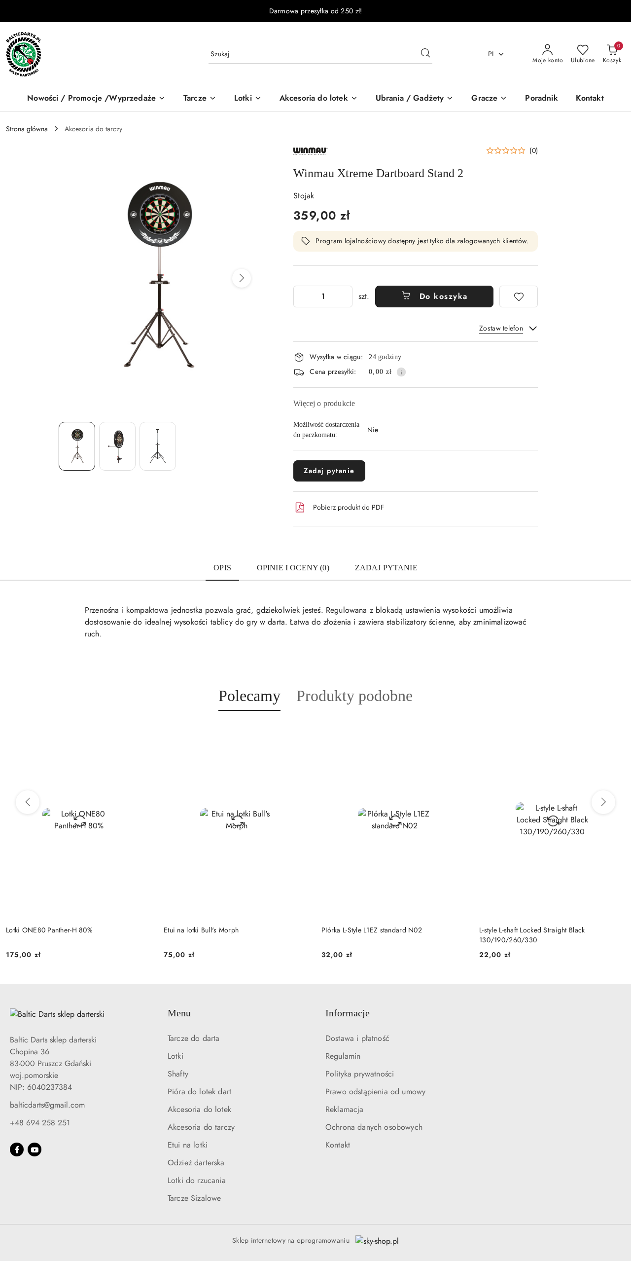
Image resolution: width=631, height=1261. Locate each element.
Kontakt (337, 1144)
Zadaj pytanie (329, 471)
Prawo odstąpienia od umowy (375, 1091)
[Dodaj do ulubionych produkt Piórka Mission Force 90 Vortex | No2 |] (613, 734)
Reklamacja (344, 1109)
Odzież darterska (196, 1162)
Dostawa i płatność (357, 1038)
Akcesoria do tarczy (201, 1127)
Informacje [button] (347, 1012)
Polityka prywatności (359, 1073)
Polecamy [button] (249, 696)
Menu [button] (179, 1012)
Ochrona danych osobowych (373, 1127)
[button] (241, 278)
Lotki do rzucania (197, 1180)
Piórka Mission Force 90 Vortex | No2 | (539, 930)
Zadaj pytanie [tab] (386, 567)
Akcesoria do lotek (199, 1109)
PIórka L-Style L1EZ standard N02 (214, 930)
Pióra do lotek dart (199, 1091)
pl (491, 54)
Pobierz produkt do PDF (348, 507)
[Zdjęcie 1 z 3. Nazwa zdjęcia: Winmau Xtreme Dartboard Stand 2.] (77, 446)
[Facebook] (17, 1149)
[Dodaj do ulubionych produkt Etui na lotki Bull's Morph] (140, 734)
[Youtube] (34, 1149)
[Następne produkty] (603, 802)
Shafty (178, 1073)
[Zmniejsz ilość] (301, 296)
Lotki (175, 1056)
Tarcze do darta (193, 1038)
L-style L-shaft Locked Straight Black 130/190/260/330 (374, 935)
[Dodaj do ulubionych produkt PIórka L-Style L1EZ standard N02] (298, 734)
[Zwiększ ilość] (344, 296)
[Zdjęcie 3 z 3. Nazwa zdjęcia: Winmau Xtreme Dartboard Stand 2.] (158, 446)
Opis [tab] (222, 567)
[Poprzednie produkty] (27, 802)
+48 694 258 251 (40, 1122)
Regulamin (342, 1056)
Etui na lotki (188, 1144)
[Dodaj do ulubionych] (518, 296)
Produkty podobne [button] (354, 696)
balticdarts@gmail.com (47, 1105)
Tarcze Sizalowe (194, 1198)
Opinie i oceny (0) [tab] (293, 567)
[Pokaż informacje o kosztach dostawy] (401, 372)
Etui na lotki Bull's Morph (43, 930)
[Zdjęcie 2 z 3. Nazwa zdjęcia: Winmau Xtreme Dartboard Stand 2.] (117, 446)
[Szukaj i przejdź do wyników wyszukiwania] (425, 54)
